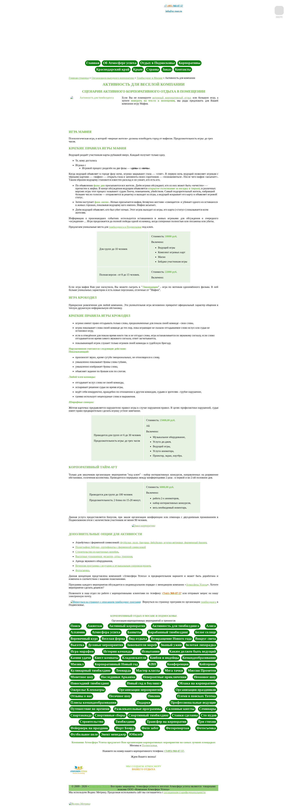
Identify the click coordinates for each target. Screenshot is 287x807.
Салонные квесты (180, 709)
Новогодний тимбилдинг (89, 683)
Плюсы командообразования (93, 702)
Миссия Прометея (202, 670)
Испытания (151, 651)
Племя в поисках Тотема (196, 696)
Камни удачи (80, 658)
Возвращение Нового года (171, 639)
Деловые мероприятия (105, 645)
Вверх (279, 17)
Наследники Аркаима (118, 677)
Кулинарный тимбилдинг (90, 670)
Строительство (91, 722)
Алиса (211, 626)
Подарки (143, 702)
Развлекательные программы (137, 709)
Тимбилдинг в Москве (149, 77)
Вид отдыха (138, 639)
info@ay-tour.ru (174, 11)
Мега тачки (174, 670)
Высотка (77, 645)
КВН (152, 664)
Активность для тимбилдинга (175, 626)
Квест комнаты (106, 658)
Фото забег (150, 728)
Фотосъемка (82, 570)
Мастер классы (148, 670)
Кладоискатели (134, 658)
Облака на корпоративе (197, 683)
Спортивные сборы (110, 715)
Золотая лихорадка (200, 645)
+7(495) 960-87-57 (174, 751)
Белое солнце (205, 632)
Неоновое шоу (205, 677)
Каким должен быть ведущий (192, 651)
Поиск (75, 626)
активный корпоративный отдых (171, 97)
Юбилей (135, 734)
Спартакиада (81, 715)
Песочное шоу (120, 696)
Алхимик (77, 632)
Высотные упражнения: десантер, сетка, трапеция (103, 556)
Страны (152, 69)
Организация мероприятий (140, 690)
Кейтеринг (207, 664)
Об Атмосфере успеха (120, 63)
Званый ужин (171, 645)
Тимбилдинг (125, 722)
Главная (92, 63)
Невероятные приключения (164, 677)
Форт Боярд (124, 728)
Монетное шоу (81, 677)
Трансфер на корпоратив (166, 722)
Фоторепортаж (177, 728)
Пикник (154, 696)
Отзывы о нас (81, 696)
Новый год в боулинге (144, 683)
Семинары (207, 709)
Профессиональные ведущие (193, 702)
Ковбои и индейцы (164, 658)
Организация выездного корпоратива (113, 77)
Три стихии (207, 722)
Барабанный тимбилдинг (168, 632)
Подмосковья (149, 745)
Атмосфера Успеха (196, 584)
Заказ (166, 69)
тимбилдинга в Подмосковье (125, 226)
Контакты (183, 69)
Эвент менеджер (113, 734)
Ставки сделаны (185, 715)
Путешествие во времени (89, 709)
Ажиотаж (94, 626)
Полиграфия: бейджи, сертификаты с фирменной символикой (110, 547)
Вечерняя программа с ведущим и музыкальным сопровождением (112, 565)
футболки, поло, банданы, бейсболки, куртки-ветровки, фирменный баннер (163, 542)
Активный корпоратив (127, 626)
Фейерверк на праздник (89, 728)
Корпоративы (189, 63)
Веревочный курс (84, 639)
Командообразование (199, 658)
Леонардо (123, 670)
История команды (117, 651)
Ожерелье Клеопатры (87, 690)
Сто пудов (209, 715)
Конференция (178, 664)
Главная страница (79, 77)
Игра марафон (82, 651)
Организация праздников (196, 690)
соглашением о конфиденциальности (185, 792)
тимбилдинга (208, 601)
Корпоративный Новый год (116, 664)
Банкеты (134, 632)
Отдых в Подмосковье (157, 63)
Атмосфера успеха (106, 632)
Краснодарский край (112, 69)
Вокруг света (205, 639)
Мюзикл (77, 664)
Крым (138, 69)
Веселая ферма (113, 639)
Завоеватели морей (142, 645)
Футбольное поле (84, 734)
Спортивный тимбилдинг (148, 715)
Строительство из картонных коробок (96, 551)
